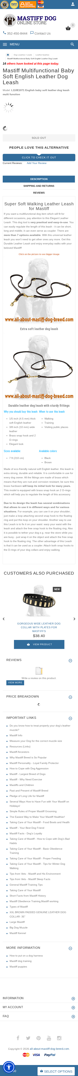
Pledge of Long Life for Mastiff (27, 796)
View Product (42, 644)
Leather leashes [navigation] (42, 55)
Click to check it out (39, 157)
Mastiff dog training (21, 961)
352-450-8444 (17, 33)
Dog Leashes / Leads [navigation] (23, 55)
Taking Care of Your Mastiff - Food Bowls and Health (40, 822)
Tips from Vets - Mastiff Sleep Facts (30, 879)
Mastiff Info (16, 735)
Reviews (39, 192)
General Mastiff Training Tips (26, 884)
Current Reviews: (12, 163)
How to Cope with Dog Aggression (29, 768)
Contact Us (42, 33)
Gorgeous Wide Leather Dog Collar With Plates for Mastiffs (39, 627)
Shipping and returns (38, 185)
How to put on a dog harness (26, 955)
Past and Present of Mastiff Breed (29, 790)
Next (74, 618)
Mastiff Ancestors (19, 751)
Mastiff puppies (18, 966)
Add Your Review (36, 163)
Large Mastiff (17, 922)
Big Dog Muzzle (19, 927)
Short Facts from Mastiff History (28, 895)
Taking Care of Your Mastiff (25, 890)
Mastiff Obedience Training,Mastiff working (34, 901)
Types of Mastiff (19, 906)
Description (39, 179)
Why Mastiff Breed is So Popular (28, 757)
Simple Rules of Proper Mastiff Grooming (33, 811)
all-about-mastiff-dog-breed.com (49, 1048)
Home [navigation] (7, 55)
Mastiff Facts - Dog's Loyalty (26, 833)
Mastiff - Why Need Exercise (26, 779)
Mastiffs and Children (22, 785)
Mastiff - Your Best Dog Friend (27, 827)
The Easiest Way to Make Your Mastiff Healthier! (37, 816)
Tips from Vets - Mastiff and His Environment (35, 873)
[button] (72, 44)
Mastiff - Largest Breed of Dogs (28, 774)
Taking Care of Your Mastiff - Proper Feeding (35, 858)
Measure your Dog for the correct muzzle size (36, 740)
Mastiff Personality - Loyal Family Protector (34, 763)
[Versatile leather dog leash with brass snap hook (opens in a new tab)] (39, 367)
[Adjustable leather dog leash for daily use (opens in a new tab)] (39, 290)
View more (15, 682)
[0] (68, 29)
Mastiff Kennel (18, 933)
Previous (3, 618)
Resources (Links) (20, 746)
